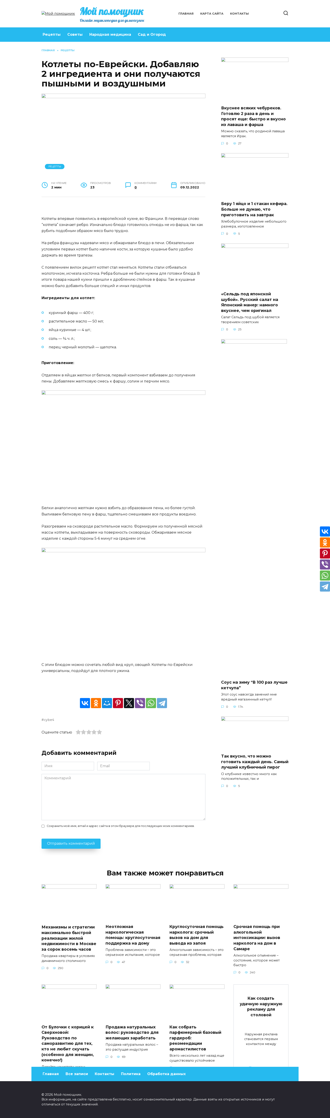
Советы (75, 34)
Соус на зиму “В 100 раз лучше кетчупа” (254, 685)
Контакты (239, 13)
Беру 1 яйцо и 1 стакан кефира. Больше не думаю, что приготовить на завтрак (254, 209)
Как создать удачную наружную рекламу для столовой (261, 1006)
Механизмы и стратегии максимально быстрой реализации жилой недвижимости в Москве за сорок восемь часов (69, 938)
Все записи (77, 1074)
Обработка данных (166, 1074)
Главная (186, 13)
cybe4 (49, 720)
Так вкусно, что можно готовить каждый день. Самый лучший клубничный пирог (254, 761)
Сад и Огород (152, 34)
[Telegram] (162, 703)
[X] (129, 703)
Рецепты (52, 34)
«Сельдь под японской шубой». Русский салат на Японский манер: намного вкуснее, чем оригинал (249, 302)
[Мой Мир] (107, 703)
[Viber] (140, 703)
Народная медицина (110, 34)
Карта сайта (211, 13)
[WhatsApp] (151, 703)
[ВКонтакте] (85, 703)
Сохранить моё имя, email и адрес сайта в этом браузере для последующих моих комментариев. (121, 826)
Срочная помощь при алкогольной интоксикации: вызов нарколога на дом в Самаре (256, 937)
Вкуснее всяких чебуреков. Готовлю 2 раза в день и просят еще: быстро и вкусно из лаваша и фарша (253, 116)
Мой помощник (112, 11)
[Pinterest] (118, 703)
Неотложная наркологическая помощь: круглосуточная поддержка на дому (133, 935)
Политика (131, 1074)
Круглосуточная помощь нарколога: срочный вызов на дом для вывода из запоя (196, 935)
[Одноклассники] (96, 703)
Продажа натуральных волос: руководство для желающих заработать (132, 1032)
